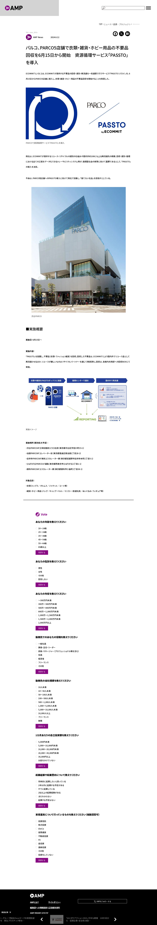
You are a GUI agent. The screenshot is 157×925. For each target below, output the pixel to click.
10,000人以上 (44, 713)
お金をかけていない (46, 760)
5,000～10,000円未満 (48, 745)
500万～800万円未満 (47, 608)
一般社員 (42, 643)
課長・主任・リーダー (46, 647)
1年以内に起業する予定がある (51, 785)
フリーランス (43, 662)
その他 (41, 575)
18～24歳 (42, 528)
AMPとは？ (34, 902)
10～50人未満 (44, 691)
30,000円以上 (44, 756)
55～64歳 (42, 543)
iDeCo (41, 828)
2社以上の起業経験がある (49, 792)
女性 (40, 571)
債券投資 (42, 847)
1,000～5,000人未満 (47, 706)
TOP (100, 24)
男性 (40, 568)
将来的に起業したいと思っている (52, 781)
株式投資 (42, 825)
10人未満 (42, 687)
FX (39, 840)
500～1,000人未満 (46, 702)
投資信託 (42, 821)
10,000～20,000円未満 (48, 749)
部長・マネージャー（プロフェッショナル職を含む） (58, 651)
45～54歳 (42, 539)
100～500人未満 (45, 698)
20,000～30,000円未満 (48, 753)
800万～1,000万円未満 (48, 611)
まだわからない (44, 796)
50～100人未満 (45, 694)
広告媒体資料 (54, 907)
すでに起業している (46, 789)
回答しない (43, 579)
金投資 (41, 843)
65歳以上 (42, 547)
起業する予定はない (46, 800)
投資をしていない (45, 855)
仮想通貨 (42, 832)
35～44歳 (42, 536)
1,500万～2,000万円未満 (49, 619)
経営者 (41, 658)
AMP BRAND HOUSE (39, 913)
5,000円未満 (43, 742)
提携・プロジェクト (122, 24)
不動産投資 (43, 836)
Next (114, 919)
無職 (40, 720)
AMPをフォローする (103, 901)
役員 (40, 655)
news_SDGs (33, 32)
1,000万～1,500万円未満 (49, 615)
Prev (42, 919)
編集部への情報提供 (39, 907)
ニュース (108, 24)
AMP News (38, 37)
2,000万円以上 (44, 622)
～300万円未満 (44, 600)
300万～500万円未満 (47, 604)
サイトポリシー (54, 902)
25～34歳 (42, 532)
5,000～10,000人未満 (48, 709)
